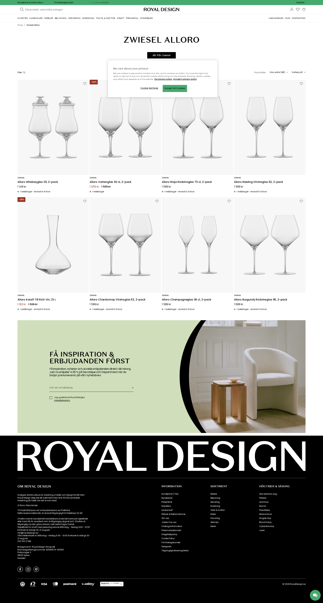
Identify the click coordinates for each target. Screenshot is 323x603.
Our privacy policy (163, 79)
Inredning (215, 506)
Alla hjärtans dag (268, 494)
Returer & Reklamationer (173, 514)
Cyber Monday (266, 526)
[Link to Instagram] (28, 569)
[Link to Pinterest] (36, 569)
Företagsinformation (172, 526)
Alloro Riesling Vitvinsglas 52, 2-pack (258, 182)
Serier (213, 526)
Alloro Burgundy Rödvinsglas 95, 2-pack (260, 299)
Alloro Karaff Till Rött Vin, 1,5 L (36, 299)
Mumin (262, 506)
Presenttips (264, 510)
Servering (215, 502)
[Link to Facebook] (20, 569)
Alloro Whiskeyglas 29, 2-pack (37, 182)
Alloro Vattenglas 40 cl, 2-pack (110, 182)
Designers (166, 547)
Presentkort (167, 502)
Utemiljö (214, 522)
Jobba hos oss (169, 522)
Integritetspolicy (169, 534)
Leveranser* (167, 510)
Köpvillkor (166, 506)
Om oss (165, 518)
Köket (213, 514)
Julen (262, 530)
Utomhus (263, 502)
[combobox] (301, 2)
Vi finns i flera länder (27, 505)
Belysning (215, 498)
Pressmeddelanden (171, 530)
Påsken (262, 498)
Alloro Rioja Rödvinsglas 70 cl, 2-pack (187, 182)
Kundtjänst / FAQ (170, 494)
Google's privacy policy (185, 79)
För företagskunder (171, 542)
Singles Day (265, 518)
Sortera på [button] (297, 72)
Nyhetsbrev (167, 498)
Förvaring (215, 518)
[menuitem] (22, 18)
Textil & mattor (217, 510)
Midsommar (265, 514)
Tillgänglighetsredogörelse (175, 551)
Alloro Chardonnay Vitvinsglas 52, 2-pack (118, 299)
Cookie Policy (168, 538)
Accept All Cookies (175, 88)
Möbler (213, 494)
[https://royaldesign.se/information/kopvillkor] (112, 584)
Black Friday (265, 522)
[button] (301, 2)
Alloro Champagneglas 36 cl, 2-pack (186, 299)
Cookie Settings (149, 88)
